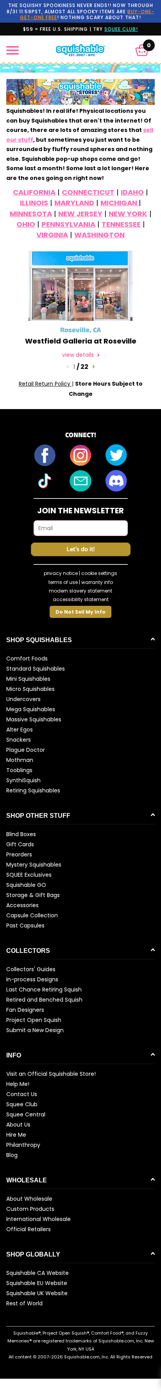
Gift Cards (20, 844)
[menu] (12, 50)
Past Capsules (25, 925)
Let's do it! (80, 549)
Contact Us (21, 1094)
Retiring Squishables (33, 790)
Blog (12, 1155)
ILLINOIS (34, 203)
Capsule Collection (32, 915)
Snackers (18, 740)
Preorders (19, 854)
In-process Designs (32, 979)
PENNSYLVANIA (68, 224)
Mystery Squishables (33, 865)
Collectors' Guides (30, 969)
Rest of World (24, 1303)
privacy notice (61, 573)
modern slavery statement (80, 590)
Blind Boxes (21, 834)
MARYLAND (74, 203)
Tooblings (19, 770)
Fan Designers (25, 1010)
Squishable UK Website (37, 1293)
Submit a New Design (35, 1030)
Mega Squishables (30, 709)
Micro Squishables (30, 689)
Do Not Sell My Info (80, 612)
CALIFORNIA (34, 192)
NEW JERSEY (80, 214)
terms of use (63, 582)
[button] (142, 50)
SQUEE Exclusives (29, 875)
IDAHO (132, 192)
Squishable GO (26, 885)
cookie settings (99, 573)
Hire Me (16, 1135)
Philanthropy (23, 1145)
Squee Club (22, 1104)
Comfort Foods (27, 658)
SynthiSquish (23, 780)
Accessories (22, 905)
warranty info (97, 582)
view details (78, 355)
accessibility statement (81, 599)
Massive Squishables (33, 719)
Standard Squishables (35, 669)
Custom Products (30, 1209)
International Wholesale (38, 1219)
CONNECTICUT (88, 192)
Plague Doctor (25, 750)
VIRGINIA (52, 235)
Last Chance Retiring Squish (44, 989)
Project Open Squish (33, 1020)
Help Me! (17, 1084)
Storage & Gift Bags (33, 895)
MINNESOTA (31, 214)
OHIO (25, 224)
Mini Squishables (28, 679)
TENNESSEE (121, 224)
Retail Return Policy (45, 384)
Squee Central (25, 1114)
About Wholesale (29, 1199)
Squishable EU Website (36, 1283)
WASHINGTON (99, 235)
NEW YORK (128, 214)
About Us (18, 1124)
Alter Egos (19, 729)
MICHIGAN (119, 203)
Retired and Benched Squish (44, 1000)
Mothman (19, 760)
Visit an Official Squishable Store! (51, 1074)
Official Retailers (28, 1229)
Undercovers (23, 699)
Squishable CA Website (37, 1273)
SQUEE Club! (121, 29)
